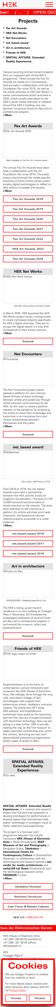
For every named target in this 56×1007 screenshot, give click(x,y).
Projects (35, 917)
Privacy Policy (17, 989)
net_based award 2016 (28, 553)
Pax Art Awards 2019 (28, 209)
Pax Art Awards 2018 (28, 199)
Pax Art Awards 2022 (28, 239)
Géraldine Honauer (28, 886)
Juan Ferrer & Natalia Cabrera (28, 906)
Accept (16, 997)
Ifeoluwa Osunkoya (28, 896)
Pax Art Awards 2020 (28, 219)
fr (25, 6)
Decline (40, 997)
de (29, 6)
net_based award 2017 (28, 543)
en (21, 6)
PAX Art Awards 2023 (28, 248)
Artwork (28, 341)
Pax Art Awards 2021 (28, 229)
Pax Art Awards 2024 (28, 258)
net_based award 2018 (28, 533)
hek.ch (18, 917)
